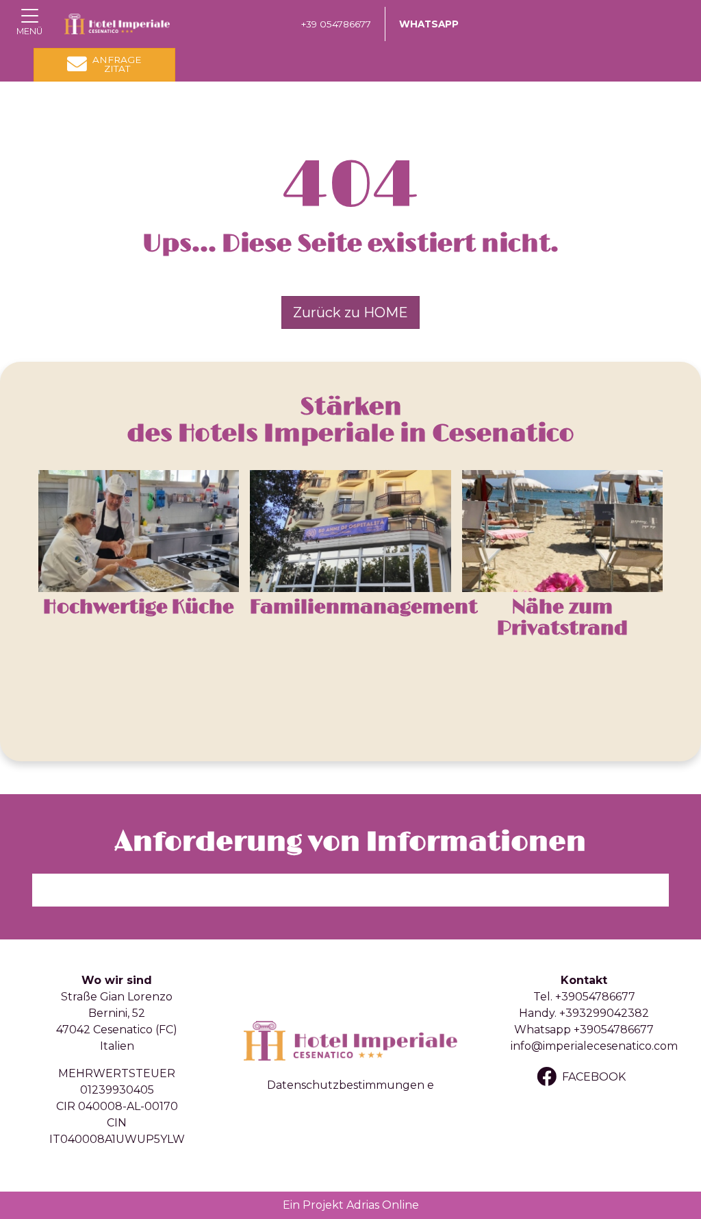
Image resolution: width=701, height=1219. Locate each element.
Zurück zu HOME (350, 312)
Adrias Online (382, 1204)
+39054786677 (595, 996)
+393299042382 (604, 1013)
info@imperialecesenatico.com (594, 1045)
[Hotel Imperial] (117, 24)
